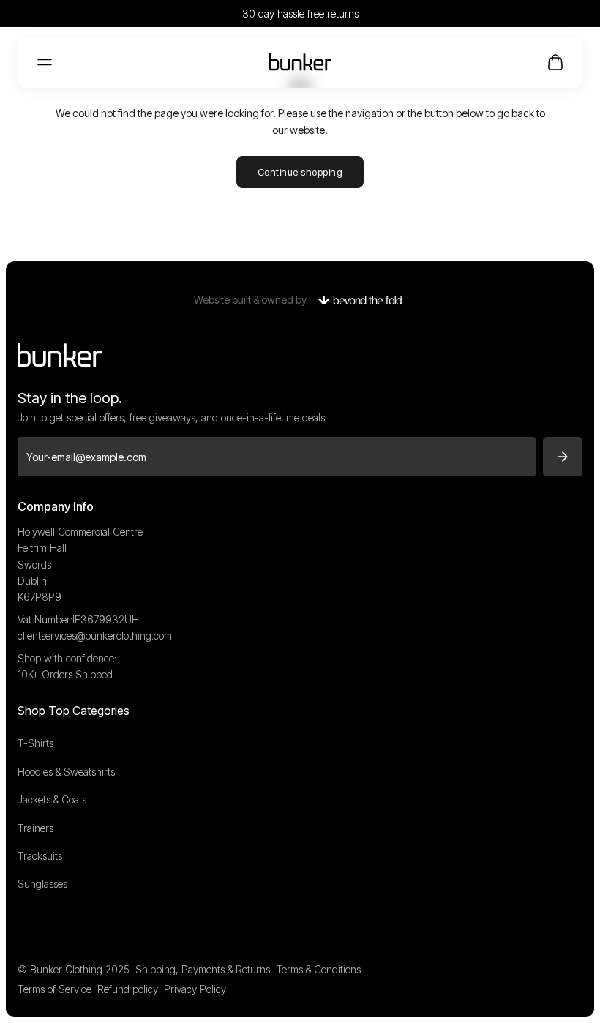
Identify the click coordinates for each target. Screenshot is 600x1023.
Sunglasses (42, 883)
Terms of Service (54, 989)
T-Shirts (35, 743)
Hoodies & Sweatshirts (66, 771)
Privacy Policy (195, 989)
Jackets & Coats (52, 799)
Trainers (35, 828)
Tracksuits (40, 856)
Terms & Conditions (318, 969)
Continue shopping (300, 172)
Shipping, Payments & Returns (202, 969)
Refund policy (127, 989)
